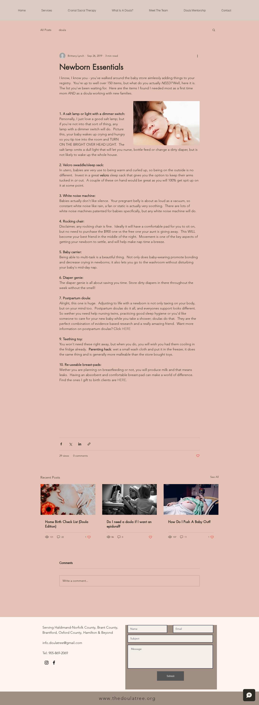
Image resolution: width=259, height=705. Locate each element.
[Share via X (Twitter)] (70, 444)
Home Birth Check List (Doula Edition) (66, 523)
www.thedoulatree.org (127, 698)
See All (214, 477)
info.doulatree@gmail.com (62, 643)
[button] (214, 29)
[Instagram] (46, 662)
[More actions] (197, 55)
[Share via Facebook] (61, 444)
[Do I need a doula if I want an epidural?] (129, 499)
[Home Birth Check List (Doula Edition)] (68, 499)
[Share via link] (89, 444)
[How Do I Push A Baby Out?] (191, 499)
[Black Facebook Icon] (54, 662)
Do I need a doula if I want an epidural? (129, 523)
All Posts (45, 30)
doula (62, 30)
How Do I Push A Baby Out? (189, 521)
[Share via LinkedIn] (80, 444)
